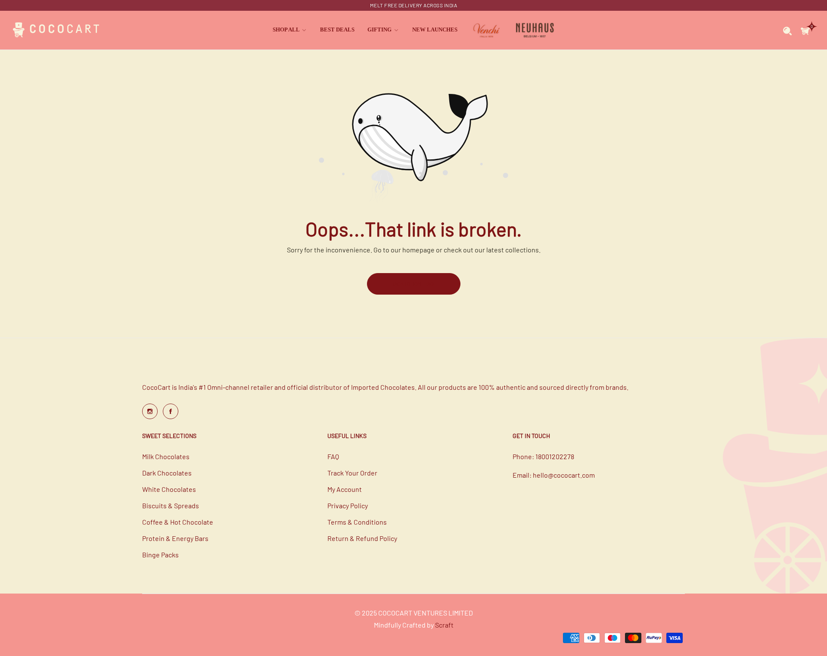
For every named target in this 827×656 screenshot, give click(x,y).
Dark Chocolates (167, 473)
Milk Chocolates (166, 456)
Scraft (444, 625)
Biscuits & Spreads (170, 505)
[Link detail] (150, 411)
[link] (290, 30)
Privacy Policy (347, 505)
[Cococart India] (56, 30)
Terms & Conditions (357, 522)
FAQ (333, 456)
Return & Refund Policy (362, 538)
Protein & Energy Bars (175, 538)
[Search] (787, 30)
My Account (344, 489)
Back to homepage (413, 283)
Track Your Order (352, 473)
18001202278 (554, 456)
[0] (805, 30)
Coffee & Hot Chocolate (177, 522)
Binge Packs (160, 554)
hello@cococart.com (564, 475)
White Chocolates (169, 489)
